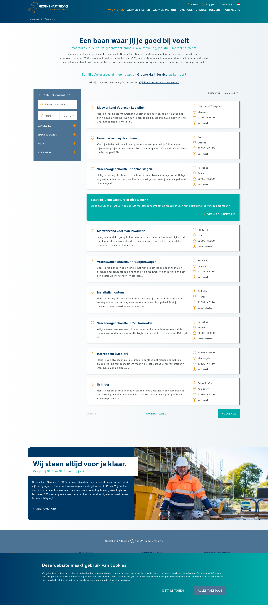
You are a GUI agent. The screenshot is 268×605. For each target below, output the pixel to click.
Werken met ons (165, 9)
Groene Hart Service (152, 74)
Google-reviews (153, 541)
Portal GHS (231, 9)
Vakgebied (45, 125)
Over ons (186, 9)
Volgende (229, 413)
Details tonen (173, 590)
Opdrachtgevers (208, 9)
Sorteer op (214, 92)
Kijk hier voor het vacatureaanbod (159, 82)
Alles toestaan (210, 590)
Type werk (45, 152)
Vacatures (116, 9)
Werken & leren (138, 9)
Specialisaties (47, 134)
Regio (41, 143)
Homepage (33, 18)
